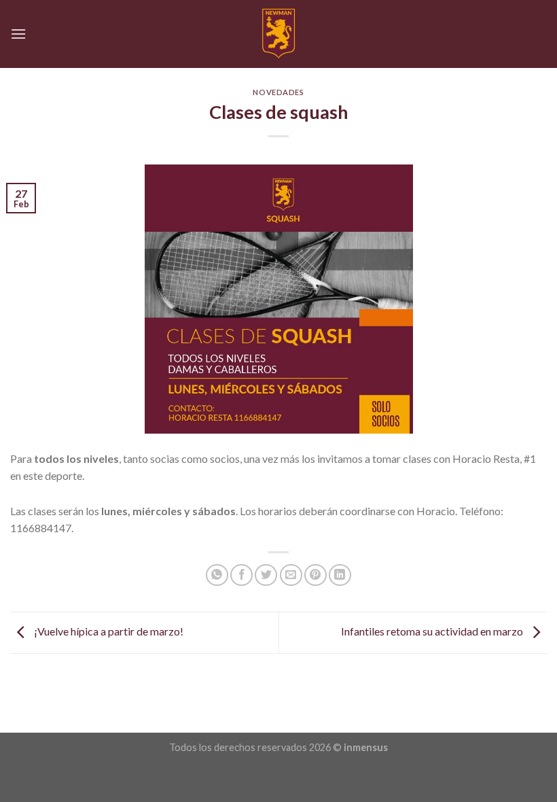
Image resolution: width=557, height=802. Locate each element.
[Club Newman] (278, 34)
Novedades (278, 92)
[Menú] (18, 33)
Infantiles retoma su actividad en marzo (433, 631)
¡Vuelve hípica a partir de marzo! (107, 631)
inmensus (366, 747)
